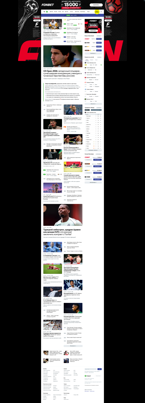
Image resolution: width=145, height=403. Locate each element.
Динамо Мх (88, 124)
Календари (45, 373)
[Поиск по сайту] (102, 12)
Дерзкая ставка (56, 390)
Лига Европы (55, 373)
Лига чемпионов (56, 372)
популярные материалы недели (67, 99)
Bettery (44, 399)
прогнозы (47, 87)
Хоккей (55, 11)
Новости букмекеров (57, 394)
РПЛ (62, 88)
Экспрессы (55, 388)
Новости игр (66, 399)
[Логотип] (46, 12)
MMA (75, 379)
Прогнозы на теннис (47, 390)
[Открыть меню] (44, 12)
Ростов (87, 137)
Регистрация (97, 159)
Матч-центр (45, 372)
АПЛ (54, 376)
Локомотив (88, 143)
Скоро (96, 59)
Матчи (71, 11)
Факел (87, 146)
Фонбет (44, 396)
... (99, 13)
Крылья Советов (89, 139)
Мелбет (54, 397)
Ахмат (87, 135)
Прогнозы (77, 11)
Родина (87, 141)
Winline (54, 396)
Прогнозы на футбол (47, 376)
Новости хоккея (67, 370)
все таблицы (99, 107)
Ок (99, 369)
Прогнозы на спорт (47, 384)
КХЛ (74, 370)
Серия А (54, 379)
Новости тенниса (67, 385)
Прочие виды (66, 393)
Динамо (87, 128)
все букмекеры (98, 154)
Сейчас (87, 59)
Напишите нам (98, 375)
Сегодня (54, 385)
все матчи (99, 57)
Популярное (45, 378)
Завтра (54, 387)
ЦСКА (87, 120)
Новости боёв (66, 379)
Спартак (88, 118)
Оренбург (88, 133)
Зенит (87, 122)
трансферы (65, 88)
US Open (65, 390)
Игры (88, 11)
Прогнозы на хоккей (47, 387)
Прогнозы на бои (46, 388)
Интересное (45, 379)
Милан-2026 (76, 394)
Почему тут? (88, 159)
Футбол (51, 11)
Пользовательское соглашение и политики (92, 385)
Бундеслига (55, 381)
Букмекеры (82, 11)
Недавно (91, 59)
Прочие (66, 11)
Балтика (87, 126)
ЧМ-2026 (55, 375)
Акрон (87, 148)
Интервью (45, 381)
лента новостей (56, 99)
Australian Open (77, 385)
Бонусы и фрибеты (46, 394)
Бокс (74, 381)
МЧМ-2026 (76, 375)
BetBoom (45, 397)
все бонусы (99, 35)
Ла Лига (54, 378)
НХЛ (74, 372)
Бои (63, 11)
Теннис (59, 11)
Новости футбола (46, 370)
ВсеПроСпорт (92, 391)
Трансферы (45, 375)
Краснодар (88, 116)
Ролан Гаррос (76, 388)
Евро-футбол (87, 391)
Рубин (87, 131)
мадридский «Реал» (72, 88)
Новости (65, 394)
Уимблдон (75, 387)
